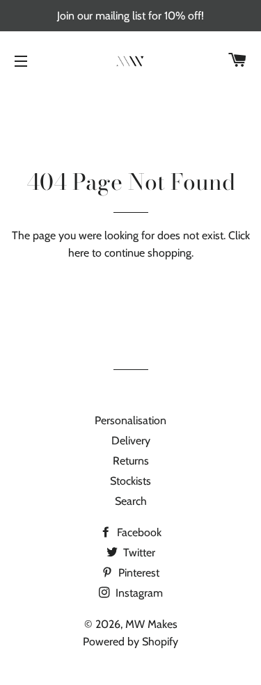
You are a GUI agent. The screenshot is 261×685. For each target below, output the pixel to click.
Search (131, 501)
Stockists (130, 480)
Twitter (137, 552)
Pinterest (137, 572)
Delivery (130, 440)
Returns (131, 460)
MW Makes (151, 624)
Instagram (138, 592)
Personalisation (130, 420)
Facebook (137, 532)
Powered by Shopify (130, 641)
